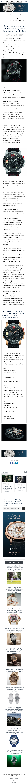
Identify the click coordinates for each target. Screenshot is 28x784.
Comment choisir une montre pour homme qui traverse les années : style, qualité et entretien (14, 589)
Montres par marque (14, 14)
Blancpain (22, 14)
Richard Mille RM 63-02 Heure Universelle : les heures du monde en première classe (14, 610)
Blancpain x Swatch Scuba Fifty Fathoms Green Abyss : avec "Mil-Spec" (7, 489)
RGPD (14, 780)
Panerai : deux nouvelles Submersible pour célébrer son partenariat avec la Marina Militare (14, 710)
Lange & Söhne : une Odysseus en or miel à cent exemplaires (14, 670)
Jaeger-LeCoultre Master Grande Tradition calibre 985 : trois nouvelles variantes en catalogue (14, 650)
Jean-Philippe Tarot (10, 34)
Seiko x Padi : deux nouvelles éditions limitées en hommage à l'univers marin (14, 751)
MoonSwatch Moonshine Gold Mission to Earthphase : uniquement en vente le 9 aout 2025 (14, 731)
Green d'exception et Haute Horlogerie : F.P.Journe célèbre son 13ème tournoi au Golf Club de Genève (14, 568)
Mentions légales (14, 778)
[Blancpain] (14, 19)
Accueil (6, 14)
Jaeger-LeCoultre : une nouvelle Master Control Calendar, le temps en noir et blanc (14, 630)
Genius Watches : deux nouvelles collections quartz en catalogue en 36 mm (14, 689)
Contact (14, 782)
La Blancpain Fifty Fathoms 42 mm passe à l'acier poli (20, 488)
